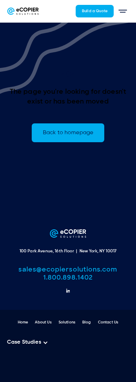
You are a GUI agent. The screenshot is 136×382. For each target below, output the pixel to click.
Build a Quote (94, 11)
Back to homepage (68, 133)
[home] (23, 11)
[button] (122, 11)
